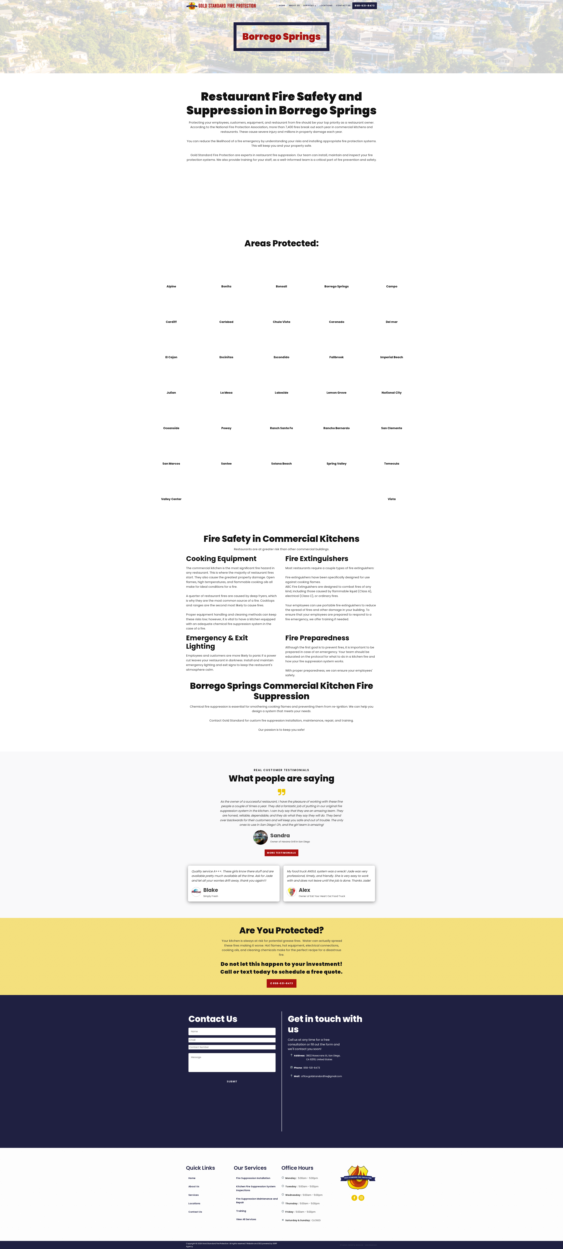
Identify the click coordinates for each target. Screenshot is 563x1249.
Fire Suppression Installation (253, 1178)
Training (241, 1211)
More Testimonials (281, 852)
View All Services (246, 1219)
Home (282, 5)
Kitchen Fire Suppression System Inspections (255, 1188)
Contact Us (343, 5)
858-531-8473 (365, 5)
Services (308, 5)
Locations (326, 5)
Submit (232, 1081)
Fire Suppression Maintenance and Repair (257, 1200)
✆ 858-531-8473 (281, 983)
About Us (294, 5)
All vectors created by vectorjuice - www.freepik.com (358, 1245)
